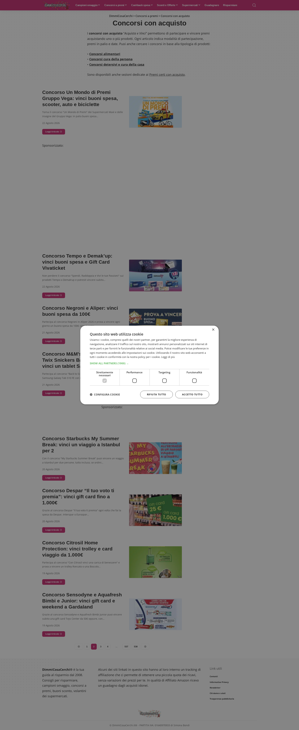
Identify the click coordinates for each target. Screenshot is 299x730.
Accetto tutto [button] (192, 394)
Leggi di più (168, 357)
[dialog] (149, 365)
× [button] (213, 329)
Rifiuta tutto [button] (156, 394)
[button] (149, 363)
